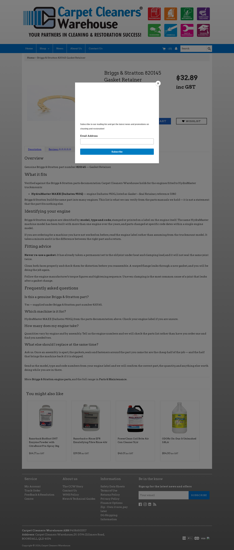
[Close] (158, 83)
